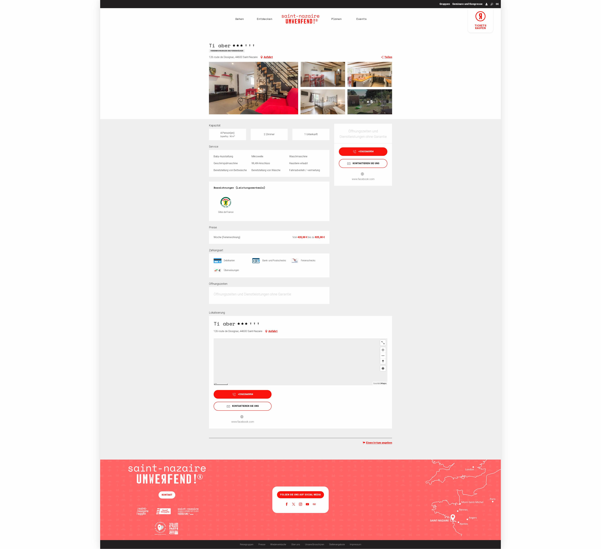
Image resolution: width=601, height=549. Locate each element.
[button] (491, 4)
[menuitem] (239, 18)
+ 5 (370, 101)
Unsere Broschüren (314, 544)
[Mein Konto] (486, 4)
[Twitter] (293, 504)
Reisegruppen (246, 544)
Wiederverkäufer (278, 544)
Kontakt (167, 495)
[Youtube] (307, 504)
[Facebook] (286, 504)
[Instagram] (300, 504)
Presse (261, 544)
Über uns (295, 544)
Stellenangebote (337, 544)
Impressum (355, 544)
